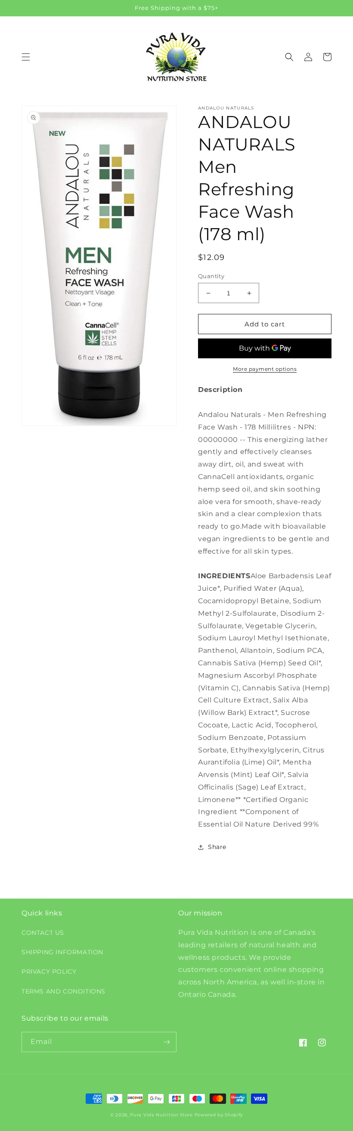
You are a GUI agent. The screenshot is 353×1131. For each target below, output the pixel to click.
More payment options (265, 369)
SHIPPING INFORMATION (62, 952)
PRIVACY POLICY (49, 971)
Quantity (211, 276)
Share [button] (217, 847)
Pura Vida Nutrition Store (161, 1115)
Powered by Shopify (219, 1115)
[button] (25, 56)
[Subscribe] (166, 1042)
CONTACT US (43, 933)
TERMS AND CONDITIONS (63, 991)
